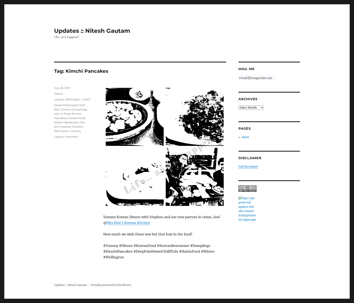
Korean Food (76, 118)
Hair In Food (62, 113)
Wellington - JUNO (77, 99)
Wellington (61, 131)
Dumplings (79, 109)
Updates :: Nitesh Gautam (92, 30)
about (245, 137)
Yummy (75, 131)
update (59, 99)
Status (58, 93)
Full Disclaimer (248, 166)
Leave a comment (66, 136)
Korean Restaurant (66, 122)
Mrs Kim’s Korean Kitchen (128, 223)
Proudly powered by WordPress (111, 285)
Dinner (65, 109)
